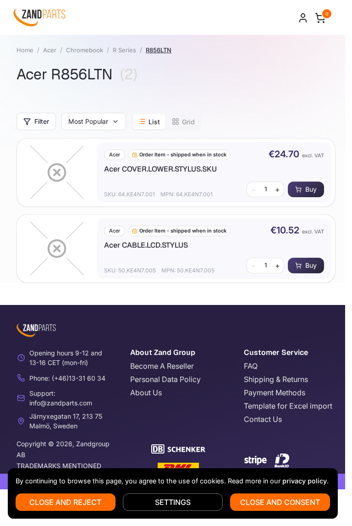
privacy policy (304, 481)
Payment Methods (274, 392)
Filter (41, 121)
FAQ (251, 366)
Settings (173, 502)
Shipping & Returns (276, 379)
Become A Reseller (162, 366)
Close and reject (65, 502)
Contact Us (263, 419)
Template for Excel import (288, 405)
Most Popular (88, 121)
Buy (311, 189)
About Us (146, 392)
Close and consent (280, 502)
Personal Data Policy (165, 379)
